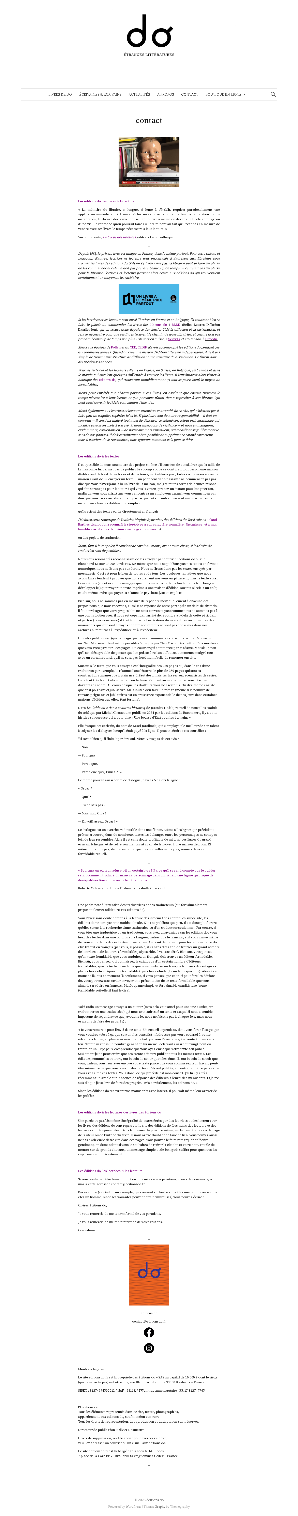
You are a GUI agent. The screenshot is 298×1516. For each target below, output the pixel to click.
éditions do (155, 1500)
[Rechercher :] (273, 94)
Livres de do (60, 94)
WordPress (133, 1507)
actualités (139, 94)
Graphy (160, 1507)
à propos (165, 94)
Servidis (174, 339)
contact (189, 94)
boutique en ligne (223, 94)
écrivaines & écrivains (100, 94)
